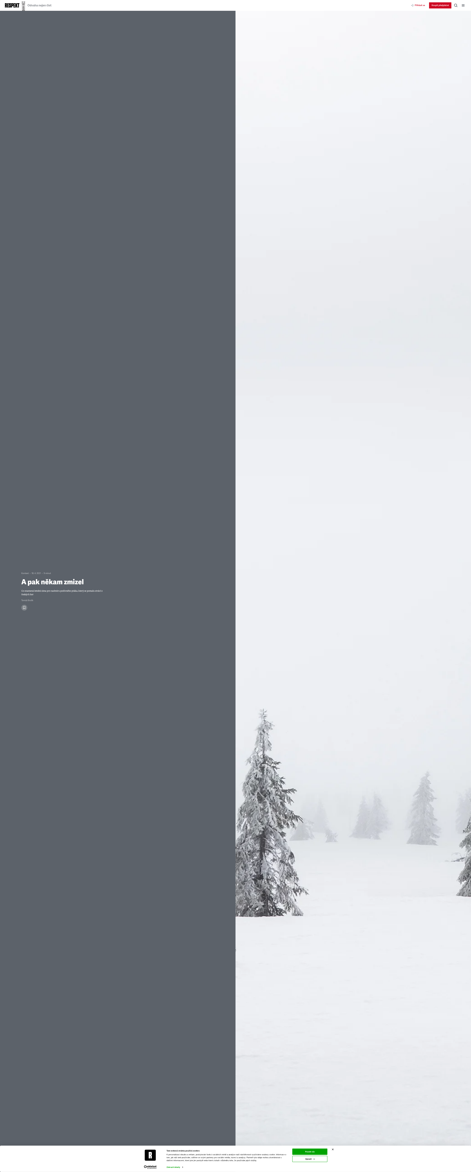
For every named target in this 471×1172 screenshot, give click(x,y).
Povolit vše (310, 1152)
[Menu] (463, 5)
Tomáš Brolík (27, 600)
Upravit (308, 1159)
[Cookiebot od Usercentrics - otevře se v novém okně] (150, 1167)
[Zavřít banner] (333, 1149)
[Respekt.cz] (12, 5)
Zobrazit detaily (173, 1167)
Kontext (25, 573)
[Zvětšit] (353, 591)
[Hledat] (456, 5)
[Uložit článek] (24, 608)
